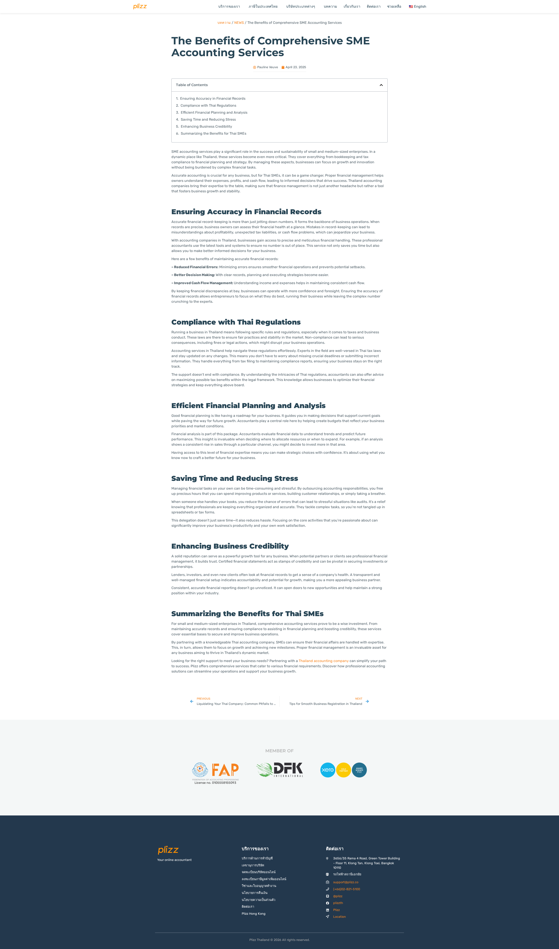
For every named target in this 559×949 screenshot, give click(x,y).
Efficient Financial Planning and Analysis (214, 112)
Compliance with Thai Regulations (208, 105)
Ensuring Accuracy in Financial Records (212, 98)
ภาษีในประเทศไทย (263, 6)
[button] (381, 85)
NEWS (239, 23)
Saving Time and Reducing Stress (208, 119)
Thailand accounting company (324, 661)
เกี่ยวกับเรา (352, 6)
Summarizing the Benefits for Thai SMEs (213, 133)
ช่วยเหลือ (394, 6)
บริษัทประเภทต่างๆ (300, 6)
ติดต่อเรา (374, 6)
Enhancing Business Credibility (206, 126)
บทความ (330, 6)
